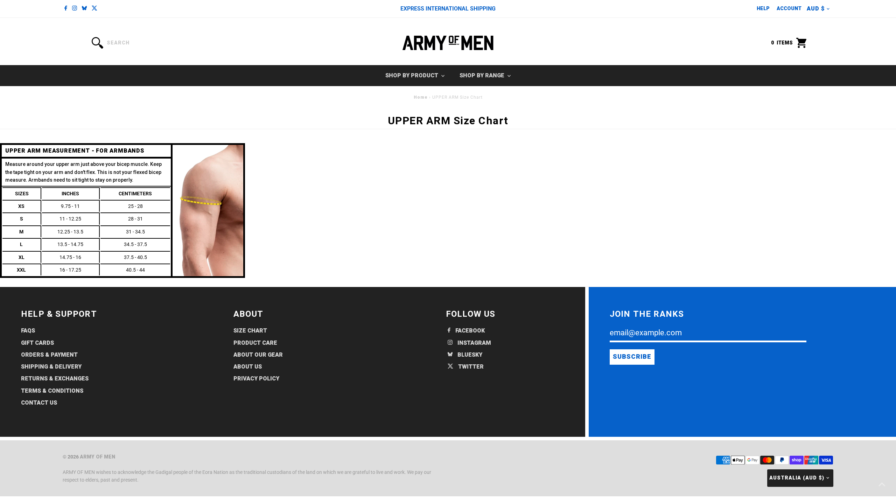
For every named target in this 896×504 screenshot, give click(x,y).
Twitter (470, 367)
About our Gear (258, 355)
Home (421, 97)
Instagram (473, 343)
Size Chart (250, 331)
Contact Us (39, 403)
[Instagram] (74, 8)
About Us (247, 367)
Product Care (255, 343)
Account (789, 8)
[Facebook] (66, 8)
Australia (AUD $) (796, 478)
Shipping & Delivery (51, 367)
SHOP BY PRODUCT (412, 75)
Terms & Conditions (52, 391)
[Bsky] (84, 8)
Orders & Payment (49, 355)
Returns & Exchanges (55, 378)
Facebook (469, 331)
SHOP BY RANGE (483, 75)
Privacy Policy (256, 378)
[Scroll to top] (882, 485)
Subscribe (632, 357)
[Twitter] (94, 8)
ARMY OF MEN (97, 457)
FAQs (28, 331)
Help (763, 8)
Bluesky (469, 355)
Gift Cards (37, 343)
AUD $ (816, 9)
